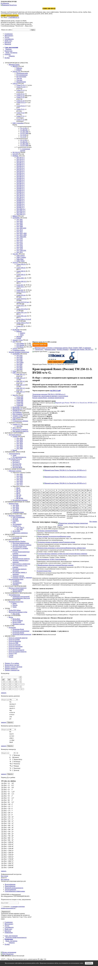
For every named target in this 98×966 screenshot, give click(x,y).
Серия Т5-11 (20, 109)
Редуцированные (22, 75)
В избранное (5, 3)
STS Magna (20, 347)
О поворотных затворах (20, 421)
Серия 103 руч (21, 292)
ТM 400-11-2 (20, 178)
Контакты (8, 42)
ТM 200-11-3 (20, 164)
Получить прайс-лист (40, 344)
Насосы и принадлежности (17, 588)
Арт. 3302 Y (20, 527)
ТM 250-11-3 (20, 169)
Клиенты (8, 54)
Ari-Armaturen (17, 412)
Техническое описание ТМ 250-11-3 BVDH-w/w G (48, 394)
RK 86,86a (19, 498)
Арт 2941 (19, 366)
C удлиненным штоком (25, 149)
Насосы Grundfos (18, 589)
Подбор (7, 58)
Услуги (7, 37)
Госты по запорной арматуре (18, 638)
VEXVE (15, 262)
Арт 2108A (20, 362)
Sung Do (15, 395)
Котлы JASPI (17, 622)
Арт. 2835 (16, 507)
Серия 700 (19, 403)
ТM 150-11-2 (20, 157)
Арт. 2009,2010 (21, 228)
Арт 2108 (19, 360)
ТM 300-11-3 (20, 175)
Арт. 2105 (19, 238)
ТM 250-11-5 (20, 171)
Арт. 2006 (19, 224)
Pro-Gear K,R (17, 465)
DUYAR (15, 519)
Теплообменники (14, 595)
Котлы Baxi (16, 619)
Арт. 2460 (19, 529)
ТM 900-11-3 (20, 205)
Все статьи (4, 876)
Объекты (12, 56)
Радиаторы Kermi (18, 629)
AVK (14, 428)
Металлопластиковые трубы (18, 612)
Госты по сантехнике (15, 646)
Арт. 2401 (19, 474)
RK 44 (18, 490)
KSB (14, 419)
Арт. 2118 (19, 243)
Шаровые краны (14, 64)
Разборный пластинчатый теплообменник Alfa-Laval (21, 597)
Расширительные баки (16, 601)
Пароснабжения (10, 886)
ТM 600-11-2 (20, 188)
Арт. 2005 (19, 223)
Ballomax (19, 68)
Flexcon (15, 605)
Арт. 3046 (19, 448)
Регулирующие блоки (20, 546)
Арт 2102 (19, 426)
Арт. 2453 (19, 483)
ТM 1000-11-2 (20, 209)
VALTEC (15, 254)
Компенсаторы (13, 503)
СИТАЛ (15, 83)
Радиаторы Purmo (18, 632)
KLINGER (16, 329)
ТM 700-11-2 (20, 193)
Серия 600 (19, 402)
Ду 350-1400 (24, 131)
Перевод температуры (12, 670)
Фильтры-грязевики (15, 515)
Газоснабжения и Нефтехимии (15, 891)
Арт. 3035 (19, 445)
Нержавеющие (21, 82)
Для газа (19, 78)
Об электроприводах (19, 457)
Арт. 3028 (19, 440)
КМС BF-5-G (20, 388)
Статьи (11, 655)
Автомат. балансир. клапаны (22, 545)
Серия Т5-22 (20, 113)
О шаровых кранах (19, 350)
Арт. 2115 (19, 242)
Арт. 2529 (19, 249)
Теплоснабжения (10, 889)
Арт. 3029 (19, 441)
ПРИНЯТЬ (89, 963)
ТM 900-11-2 (20, 204)
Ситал (15, 371)
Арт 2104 (19, 359)
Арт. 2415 (19, 479)
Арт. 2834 (16, 505)
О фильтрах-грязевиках (20, 533)
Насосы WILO (17, 591)
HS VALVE (16, 152)
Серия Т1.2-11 (21, 87)
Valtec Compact (21, 257)
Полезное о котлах (19, 624)
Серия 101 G (20, 286)
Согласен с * (13, 907)
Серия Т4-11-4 (21, 102)
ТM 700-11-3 (20, 195)
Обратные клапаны (15, 471)
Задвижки (54, 530)
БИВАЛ (15, 216)
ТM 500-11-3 (20, 185)
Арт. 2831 (16, 510)
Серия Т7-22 (20, 119)
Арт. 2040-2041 (21, 236)
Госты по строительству (16, 650)
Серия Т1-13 (20, 90)
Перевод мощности (11, 668)
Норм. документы (11, 52)
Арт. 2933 (19, 252)
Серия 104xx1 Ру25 (22, 323)
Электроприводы (14, 453)
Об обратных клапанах (20, 500)
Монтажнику (9, 35)
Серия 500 (19, 400)
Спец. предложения (11, 47)
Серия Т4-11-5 (21, 106)
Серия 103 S (20, 305)
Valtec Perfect (20, 255)
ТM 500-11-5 (20, 187)
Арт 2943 (19, 369)
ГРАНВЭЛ (16, 410)
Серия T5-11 (20, 94)
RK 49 (18, 496)
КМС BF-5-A (20, 391)
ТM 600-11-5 (20, 192)
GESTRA (16, 521)
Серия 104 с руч (21, 312)
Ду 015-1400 (24, 133)
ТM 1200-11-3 (20, 214)
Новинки (9, 49)
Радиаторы (12, 627)
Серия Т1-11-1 (21, 85)
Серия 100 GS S (21, 281)
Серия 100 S (20, 278)
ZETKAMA (16, 531)
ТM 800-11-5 (20, 202)
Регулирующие (21, 76)
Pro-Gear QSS (17, 464)
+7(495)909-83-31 (13, 17)
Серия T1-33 (20, 100)
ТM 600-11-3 (20, 190)
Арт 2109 (19, 357)
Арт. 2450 (19, 481)
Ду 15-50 (23, 135)
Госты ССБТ (13, 653)
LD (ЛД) (15, 154)
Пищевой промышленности (14, 888)
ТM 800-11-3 (20, 200)
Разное (11, 657)
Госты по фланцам (15, 641)
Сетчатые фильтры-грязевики (77, 553)
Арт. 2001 (19, 219)
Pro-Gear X (16, 460)
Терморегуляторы (18, 576)
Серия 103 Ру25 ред (22, 302)
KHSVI (22, 333)
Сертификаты (9, 39)
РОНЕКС (16, 156)
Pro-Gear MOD (17, 467)
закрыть (3, 693)
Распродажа (8, 51)
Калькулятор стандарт (12, 665)
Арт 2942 (19, 367)
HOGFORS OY (17, 409)
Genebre (15, 436)
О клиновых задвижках (20, 429)
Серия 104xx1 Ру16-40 (23, 319)
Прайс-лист (8, 41)
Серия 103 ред (21, 295)
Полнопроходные (22, 73)
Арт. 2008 (19, 226)
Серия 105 (19, 326)
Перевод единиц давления (13, 666)
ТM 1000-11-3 (20, 211)
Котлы (11, 617)
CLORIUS (16, 581)
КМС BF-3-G (20, 381)
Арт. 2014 (19, 230)
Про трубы (16, 614)
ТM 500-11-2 (20, 183)
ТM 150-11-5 (20, 161)
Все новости (5, 879)
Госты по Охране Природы (17, 651)
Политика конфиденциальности (16, 937)
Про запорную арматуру (20, 431)
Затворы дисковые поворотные (19, 352)
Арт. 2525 (19, 245)
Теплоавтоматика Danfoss (17, 541)
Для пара (19, 80)
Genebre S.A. (17, 424)
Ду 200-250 (23, 142)
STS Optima (20, 343)
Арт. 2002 (19, 221)
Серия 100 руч (21, 264)
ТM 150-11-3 (20, 159)
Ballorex (19, 69)
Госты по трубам (14, 639)
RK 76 (18, 491)
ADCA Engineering (19, 517)
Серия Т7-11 (20, 116)
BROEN (15, 66)
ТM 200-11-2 (20, 162)
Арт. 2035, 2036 (21, 235)
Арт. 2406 (19, 478)
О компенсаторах (18, 512)
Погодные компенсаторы (21, 543)
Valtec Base (19, 259)
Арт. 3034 (19, 443)
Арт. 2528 (19, 247)
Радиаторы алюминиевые (21, 631)
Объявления (9, 932)
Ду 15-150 (23, 128)
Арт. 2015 (19, 231)
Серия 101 (19, 285)
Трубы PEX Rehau (15, 610)
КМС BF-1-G (20, 374)
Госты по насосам (14, 648)
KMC (14, 372)
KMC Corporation (18, 123)
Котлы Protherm (18, 620)
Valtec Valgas (20, 261)
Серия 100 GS (20, 271)
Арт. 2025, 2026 (21, 233)
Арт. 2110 (19, 240)
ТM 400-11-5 (20, 181)
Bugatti (15, 450)
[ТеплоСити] (9, 5)
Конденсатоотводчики (16, 579)
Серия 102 (19, 290)
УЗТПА (15, 348)
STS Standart (20, 345)
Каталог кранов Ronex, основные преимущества (48, 398)
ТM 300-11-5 (20, 176)
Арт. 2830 (16, 508)
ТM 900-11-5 (20, 207)
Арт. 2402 (19, 476)
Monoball (19, 336)
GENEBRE (16, 218)
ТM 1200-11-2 (20, 212)
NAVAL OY (16, 71)
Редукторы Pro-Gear (15, 459)
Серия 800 (19, 405)
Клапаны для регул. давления (22, 577)
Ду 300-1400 (24, 144)
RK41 (18, 488)
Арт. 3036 (19, 447)
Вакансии (8, 44)
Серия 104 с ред (21, 316)
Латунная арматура (15, 434)
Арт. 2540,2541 (21, 250)
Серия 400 (19, 398)
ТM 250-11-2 (20, 168)
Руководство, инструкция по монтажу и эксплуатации (50, 396)
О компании (9, 34)
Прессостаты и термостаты (21, 564)
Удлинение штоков (69, 542)
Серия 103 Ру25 (21, 298)
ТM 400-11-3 (20, 180)
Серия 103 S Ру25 (22, 309)
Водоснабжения (10, 884)
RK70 (18, 493)
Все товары (93, 521)
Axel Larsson (17, 417)
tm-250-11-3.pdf (55, 390)
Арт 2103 (19, 355)
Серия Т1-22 (20, 95)
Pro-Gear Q (16, 462)
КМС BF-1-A (20, 378)
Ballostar (19, 331)
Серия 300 (19, 397)
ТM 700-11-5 (20, 197)
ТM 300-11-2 (20, 173)
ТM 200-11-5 (20, 166)
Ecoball (18, 338)
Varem (14, 607)
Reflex (15, 603)
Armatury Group (18, 340)
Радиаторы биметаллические (22, 634)
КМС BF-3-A (20, 385)
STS (14, 341)
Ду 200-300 (23, 130)
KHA (22, 335)
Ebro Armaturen (17, 414)
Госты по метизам (14, 644)
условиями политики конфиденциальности (13, 907)
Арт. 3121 (19, 484)
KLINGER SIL (17, 538)
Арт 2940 (19, 364)
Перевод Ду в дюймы (12, 663)
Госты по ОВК (13, 643)
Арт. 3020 (19, 438)
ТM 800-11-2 (20, 199)
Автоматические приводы (21, 558)
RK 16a (18, 495)
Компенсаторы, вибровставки (76, 548)
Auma (14, 455)
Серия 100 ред (21, 267)
